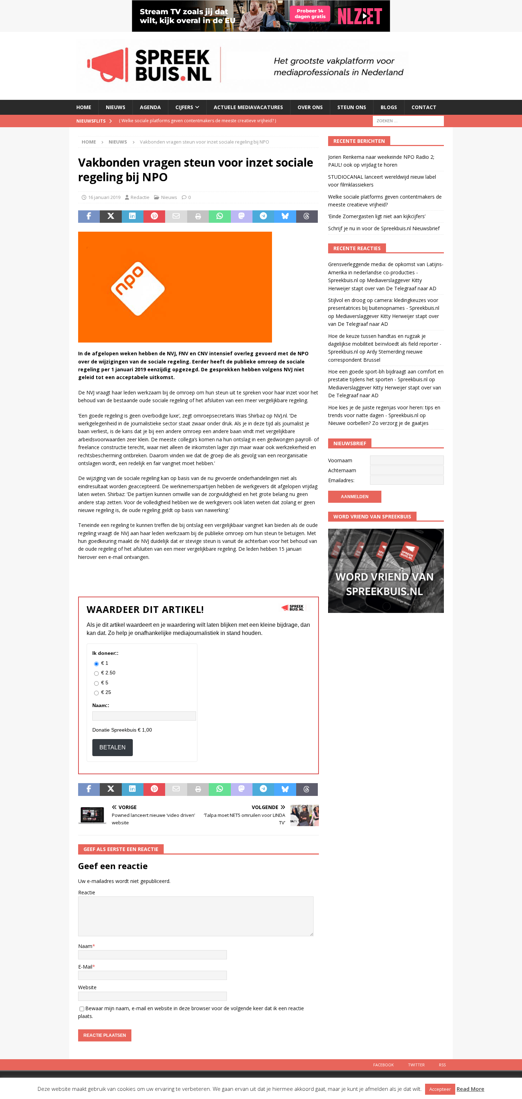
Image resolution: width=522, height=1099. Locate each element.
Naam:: (100, 705)
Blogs (389, 107)
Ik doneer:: (105, 653)
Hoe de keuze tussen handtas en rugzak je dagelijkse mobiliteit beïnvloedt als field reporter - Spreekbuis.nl (384, 344)
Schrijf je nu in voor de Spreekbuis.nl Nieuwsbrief (384, 228)
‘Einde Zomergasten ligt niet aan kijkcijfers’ (376, 216)
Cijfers (184, 107)
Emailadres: (341, 480)
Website (87, 987)
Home (83, 107)
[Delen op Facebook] (89, 216)
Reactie (86, 892)
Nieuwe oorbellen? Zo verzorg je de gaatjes (379, 423)
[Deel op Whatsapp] (219, 216)
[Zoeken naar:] (408, 120)
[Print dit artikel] (198, 216)
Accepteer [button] (440, 1089)
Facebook (383, 1064)
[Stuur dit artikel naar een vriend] (176, 216)
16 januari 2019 (104, 197)
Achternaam (342, 470)
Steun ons (351, 107)
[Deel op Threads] (307, 216)
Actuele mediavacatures (248, 107)
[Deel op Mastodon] (241, 216)
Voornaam (340, 460)
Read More (470, 1088)
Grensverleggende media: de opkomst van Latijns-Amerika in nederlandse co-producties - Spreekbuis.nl (386, 272)
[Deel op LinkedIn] (132, 216)
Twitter (416, 1064)
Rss (442, 1064)
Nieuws (115, 107)
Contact (424, 107)
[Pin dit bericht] (154, 216)
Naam (85, 946)
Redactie (140, 197)
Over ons (310, 107)
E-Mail (85, 966)
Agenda (150, 107)
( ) (197, 121)
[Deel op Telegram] (263, 216)
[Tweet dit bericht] (110, 216)
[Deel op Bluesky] (285, 216)
